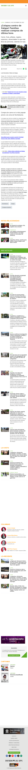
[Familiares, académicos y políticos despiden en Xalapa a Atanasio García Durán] (5, 322)
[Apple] (18, 756)
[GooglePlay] (21, 756)
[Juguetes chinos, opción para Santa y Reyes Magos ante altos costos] (5, 240)
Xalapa (13, 203)
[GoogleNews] (15, 756)
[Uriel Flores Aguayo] (3, 549)
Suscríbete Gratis (14, 655)
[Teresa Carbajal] (3, 529)
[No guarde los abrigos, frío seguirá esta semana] (5, 225)
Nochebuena (5, 203)
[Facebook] (7, 756)
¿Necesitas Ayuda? (14, 752)
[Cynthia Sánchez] (3, 543)
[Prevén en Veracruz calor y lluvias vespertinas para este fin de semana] (5, 570)
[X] (10, 756)
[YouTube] (13, 756)
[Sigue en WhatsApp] (24, 69)
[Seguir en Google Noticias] (26, 69)
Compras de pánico (6, 207)
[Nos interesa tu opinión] (14, 731)
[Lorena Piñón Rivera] (3, 536)
